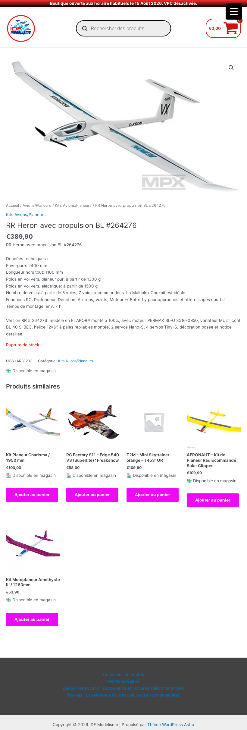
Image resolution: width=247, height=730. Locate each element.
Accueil (12, 205)
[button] (231, 67)
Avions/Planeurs (37, 205)
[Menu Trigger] (234, 11)
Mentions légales (123, 681)
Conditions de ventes (123, 674)
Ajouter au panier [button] (32, 494)
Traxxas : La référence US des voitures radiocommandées (123, 695)
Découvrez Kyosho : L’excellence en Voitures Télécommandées (124, 688)
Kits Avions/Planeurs (73, 205)
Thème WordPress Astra (170, 724)
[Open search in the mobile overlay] (123, 28)
